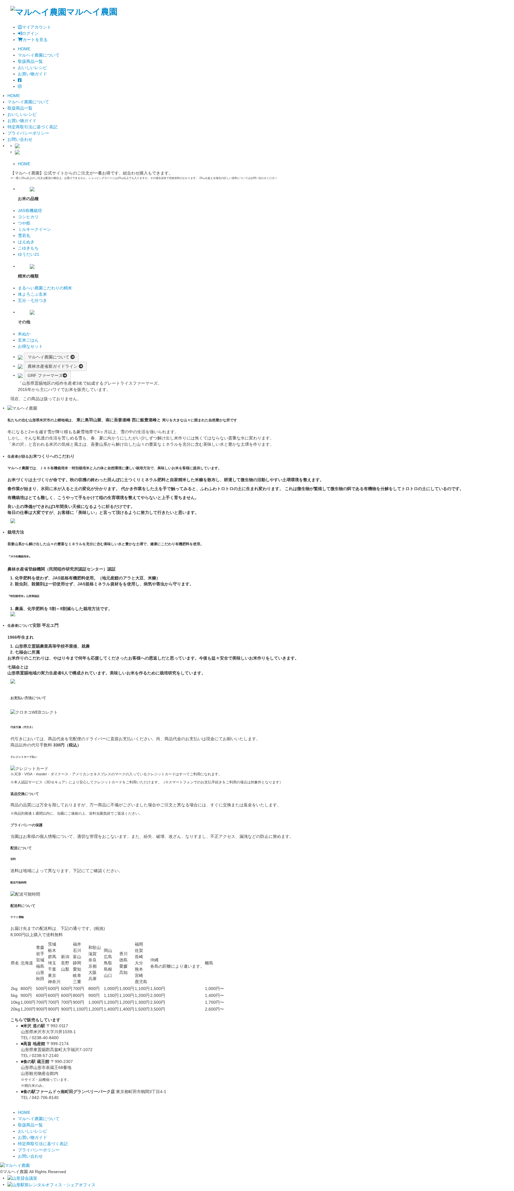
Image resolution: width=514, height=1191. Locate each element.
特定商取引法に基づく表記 (32, 126)
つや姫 (24, 223)
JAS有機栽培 (30, 210)
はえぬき (26, 241)
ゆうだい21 (28, 254)
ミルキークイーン (34, 229)
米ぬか (24, 333)
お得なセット (30, 346)
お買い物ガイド (22, 120)
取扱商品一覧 (19, 108)
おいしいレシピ (22, 114)
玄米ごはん (28, 340)
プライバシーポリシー (28, 133)
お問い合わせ (19, 139)
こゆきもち (28, 248)
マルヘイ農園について (28, 101)
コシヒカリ (28, 216)
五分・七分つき (32, 300)
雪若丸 (24, 235)
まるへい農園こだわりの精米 (45, 288)
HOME (24, 163)
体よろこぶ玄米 (32, 294)
